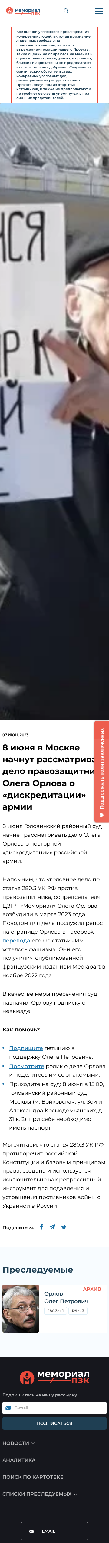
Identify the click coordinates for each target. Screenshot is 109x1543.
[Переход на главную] (23, 10)
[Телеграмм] (52, 1227)
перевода (16, 940)
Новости (15, 1443)
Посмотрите (26, 1066)
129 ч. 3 (78, 1310)
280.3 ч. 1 (56, 1310)
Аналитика (18, 1460)
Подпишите (26, 1048)
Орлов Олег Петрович (66, 1297)
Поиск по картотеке (33, 1477)
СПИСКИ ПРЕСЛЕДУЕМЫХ (36, 1494)
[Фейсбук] (41, 1228)
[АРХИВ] (20, 1309)
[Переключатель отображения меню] (99, 11)
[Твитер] (63, 1227)
